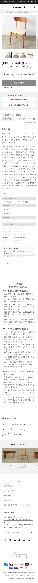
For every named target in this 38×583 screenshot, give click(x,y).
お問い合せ (8, 500)
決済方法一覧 (8, 87)
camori (10, 572)
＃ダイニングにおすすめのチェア (16, 424)
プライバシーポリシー (12, 575)
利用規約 (22, 575)
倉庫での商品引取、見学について (19, 532)
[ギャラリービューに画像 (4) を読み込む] (30, 55)
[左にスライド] (2, 55)
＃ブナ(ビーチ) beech (12, 434)
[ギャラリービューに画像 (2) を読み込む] (16, 55)
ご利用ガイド (9, 486)
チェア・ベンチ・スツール (24, 466)
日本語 (18, 557)
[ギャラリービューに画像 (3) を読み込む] (23, 55)
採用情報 (7, 495)
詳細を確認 (19, 99)
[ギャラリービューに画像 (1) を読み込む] (8, 55)
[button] (2, 7)
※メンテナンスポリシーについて (13, 257)
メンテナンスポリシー (12, 481)
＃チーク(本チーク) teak (13, 429)
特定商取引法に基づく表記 (24, 578)
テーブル (5, 465)
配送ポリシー (30, 575)
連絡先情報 (12, 578)
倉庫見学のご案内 (30, 123)
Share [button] (6, 263)
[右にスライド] (35, 55)
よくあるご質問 (10, 491)
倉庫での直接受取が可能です (18, 105)
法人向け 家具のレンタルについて (16, 505)
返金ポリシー (31, 572)
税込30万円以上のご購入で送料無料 (18, 12)
